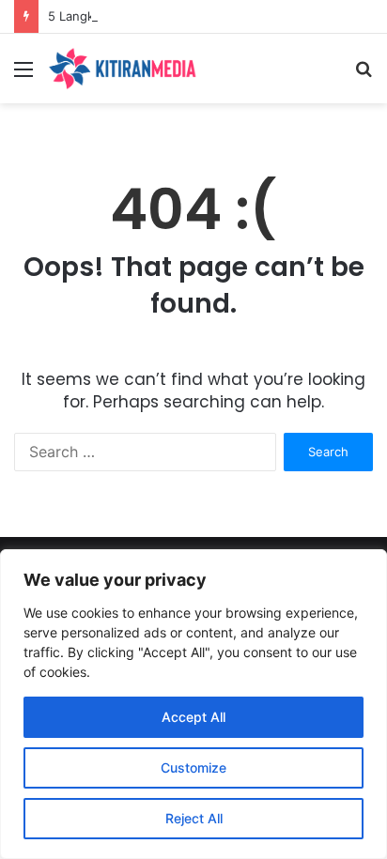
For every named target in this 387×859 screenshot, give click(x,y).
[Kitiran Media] (122, 68)
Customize (193, 767)
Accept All (193, 717)
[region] (193, 704)
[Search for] (363, 75)
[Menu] (23, 75)
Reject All (194, 818)
